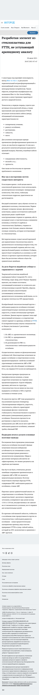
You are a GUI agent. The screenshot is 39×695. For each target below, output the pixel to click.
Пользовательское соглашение (10, 582)
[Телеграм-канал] (9, 553)
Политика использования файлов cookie (12, 592)
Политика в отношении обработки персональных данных (16, 589)
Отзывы (4, 576)
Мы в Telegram (15, 27)
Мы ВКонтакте (25, 27)
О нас (3, 579)
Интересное (5, 599)
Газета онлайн (5, 27)
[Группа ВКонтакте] (3, 553)
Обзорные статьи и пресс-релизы (10, 559)
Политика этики (6, 566)
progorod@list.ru (6, 615)
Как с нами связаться (7, 572)
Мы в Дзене (34, 27)
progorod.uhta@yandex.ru (8, 618)
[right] (37, 27)
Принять (32, 33)
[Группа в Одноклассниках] (6, 553)
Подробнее (5, 679)
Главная (4, 596)
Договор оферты (6, 562)
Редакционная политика (8, 569)
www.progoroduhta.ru (16, 606)
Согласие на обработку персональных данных (13, 586)
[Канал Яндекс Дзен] (11, 553)
